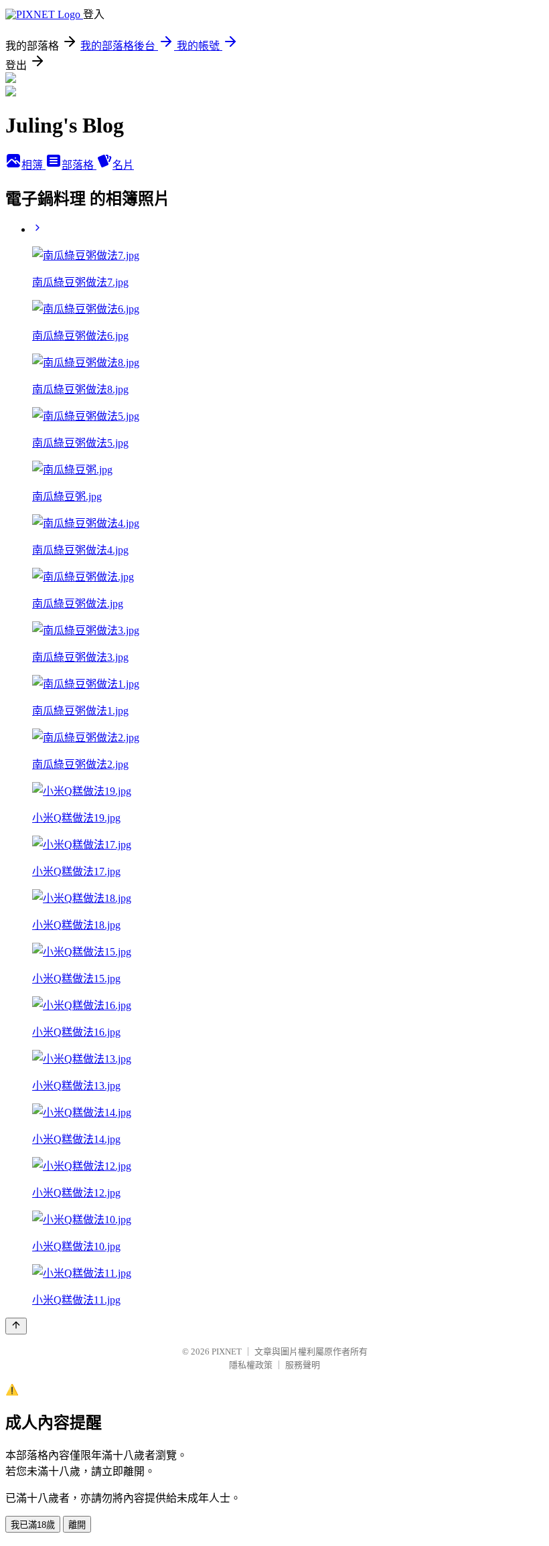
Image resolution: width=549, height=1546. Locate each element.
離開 (77, 1525)
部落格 (79, 165)
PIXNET (227, 1351)
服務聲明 (302, 1365)
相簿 (33, 165)
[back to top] (16, 1326)
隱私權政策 (250, 1365)
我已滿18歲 (33, 1525)
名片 (123, 165)
